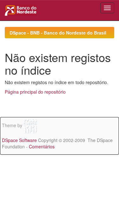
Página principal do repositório (35, 92)
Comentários (42, 146)
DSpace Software (19, 140)
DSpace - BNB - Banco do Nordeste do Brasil (58, 32)
